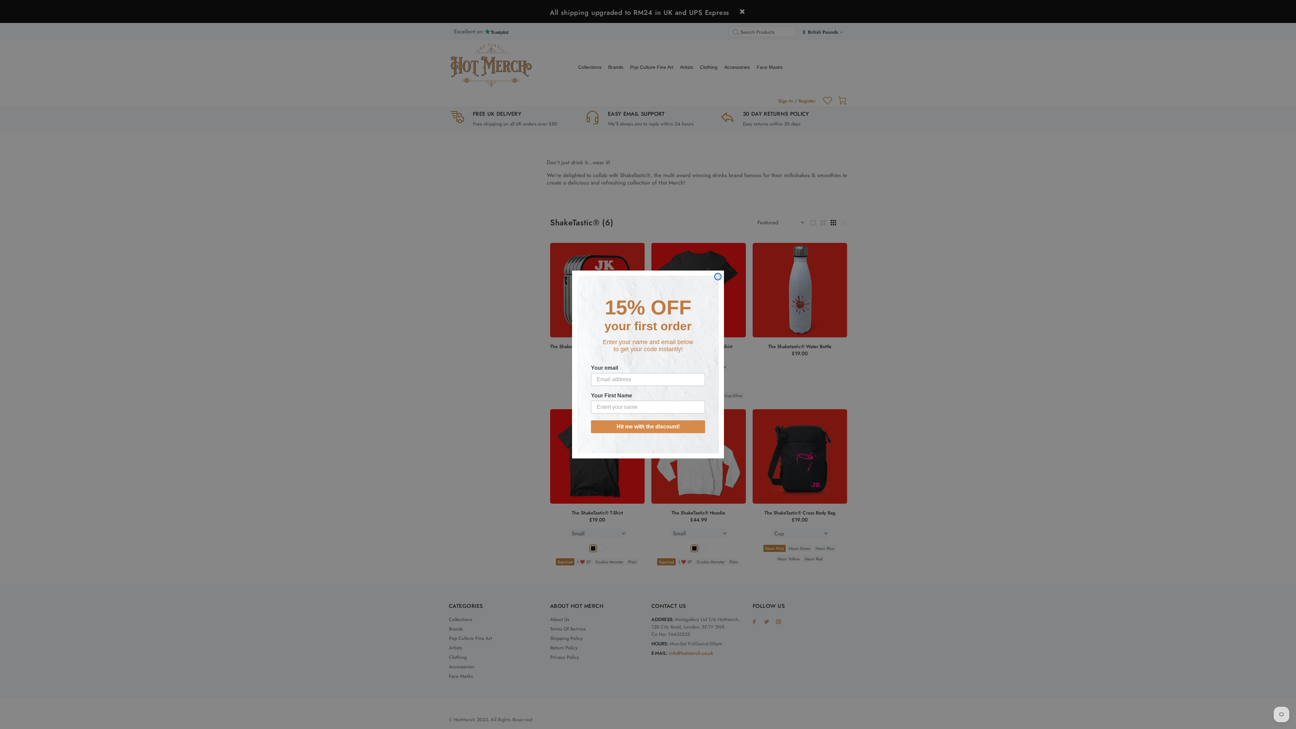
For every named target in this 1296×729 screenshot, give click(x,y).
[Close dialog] (717, 276)
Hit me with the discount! (648, 426)
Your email (604, 368)
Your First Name (611, 395)
